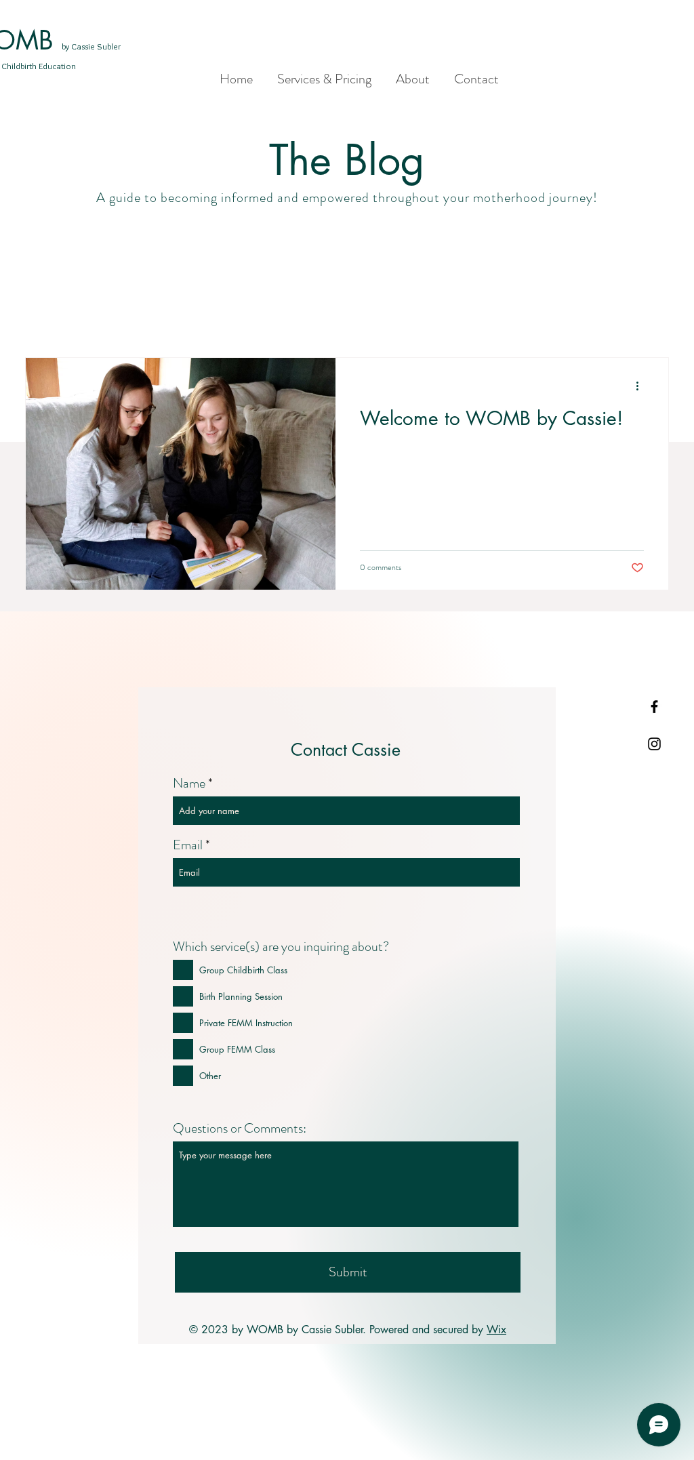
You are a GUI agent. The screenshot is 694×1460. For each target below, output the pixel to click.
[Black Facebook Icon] (654, 706)
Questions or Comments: (239, 1128)
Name (189, 783)
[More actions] (642, 386)
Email (188, 845)
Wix (496, 1329)
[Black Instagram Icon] (654, 743)
